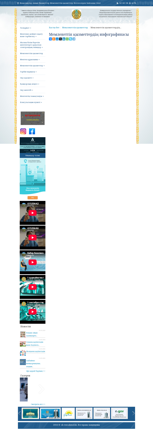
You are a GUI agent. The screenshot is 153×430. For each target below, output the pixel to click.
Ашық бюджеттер (41, 3)
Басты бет (54, 27)
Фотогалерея (80, 3)
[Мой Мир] (57, 39)
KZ (121, 3)
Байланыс (91, 3)
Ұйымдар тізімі (32, 155)
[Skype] (70, 39)
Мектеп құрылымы (29, 59)
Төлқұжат (25, 28)
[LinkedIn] (63, 39)
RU (124, 3)
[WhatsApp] (67, 39)
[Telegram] (73, 39)
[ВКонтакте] (50, 39)
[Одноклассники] (53, 39)
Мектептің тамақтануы (31, 96)
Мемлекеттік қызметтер (61, 3)
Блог (98, 3)
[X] (60, 39)
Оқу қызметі (26, 78)
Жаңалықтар (26, 3)
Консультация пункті (30, 102)
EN (127, 3)
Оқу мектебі (26, 90)
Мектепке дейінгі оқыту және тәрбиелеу (31, 35)
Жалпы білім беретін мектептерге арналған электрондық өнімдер (30, 44)
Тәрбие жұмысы (27, 71)
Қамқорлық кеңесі (29, 84)
